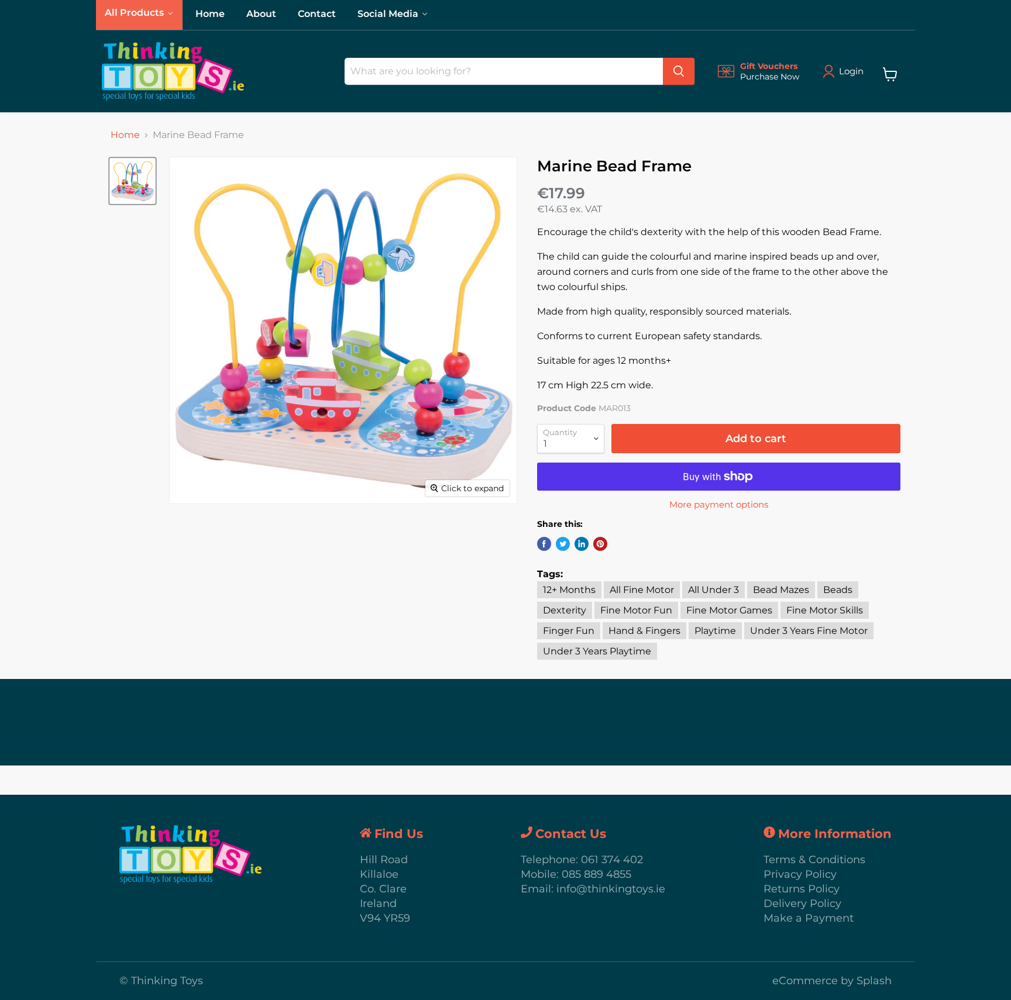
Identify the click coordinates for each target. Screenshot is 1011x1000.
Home (125, 135)
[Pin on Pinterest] (600, 544)
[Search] (678, 71)
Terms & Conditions (814, 859)
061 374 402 (612, 859)
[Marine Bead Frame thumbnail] (132, 181)
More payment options (718, 504)
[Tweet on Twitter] (563, 544)
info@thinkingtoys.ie (610, 888)
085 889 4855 (596, 874)
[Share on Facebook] (544, 544)
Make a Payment (809, 918)
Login (851, 71)
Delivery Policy (802, 903)
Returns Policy (802, 888)
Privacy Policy (800, 874)
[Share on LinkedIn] (582, 544)
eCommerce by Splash (832, 980)
